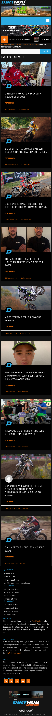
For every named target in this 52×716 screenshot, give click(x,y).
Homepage (5, 44)
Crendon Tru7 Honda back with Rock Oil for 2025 (23, 95)
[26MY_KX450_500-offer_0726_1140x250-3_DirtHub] (26, 16)
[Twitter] (11, 681)
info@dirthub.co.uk (13, 653)
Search (47, 51)
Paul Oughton (37, 621)
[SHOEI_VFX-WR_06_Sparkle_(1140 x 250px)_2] (26, 35)
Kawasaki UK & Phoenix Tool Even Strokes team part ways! (24, 432)
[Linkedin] (28, 681)
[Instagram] (17, 681)
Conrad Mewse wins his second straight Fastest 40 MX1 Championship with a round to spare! (24, 490)
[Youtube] (23, 681)
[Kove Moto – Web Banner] (26, 697)
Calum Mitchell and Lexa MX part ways (24, 549)
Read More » (10, 103)
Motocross (16, 44)
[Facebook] (6, 681)
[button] (48, 20)
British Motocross (31, 44)
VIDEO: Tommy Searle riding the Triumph (23, 319)
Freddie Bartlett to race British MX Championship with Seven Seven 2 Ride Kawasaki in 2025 (26, 376)
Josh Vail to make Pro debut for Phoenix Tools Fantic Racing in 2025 (26, 205)
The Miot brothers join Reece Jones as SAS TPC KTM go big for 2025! (24, 262)
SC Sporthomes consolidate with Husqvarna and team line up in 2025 (26, 150)
